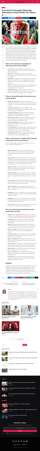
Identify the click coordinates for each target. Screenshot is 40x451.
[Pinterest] (3, 58)
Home (2, 4)
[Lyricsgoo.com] (20, 1)
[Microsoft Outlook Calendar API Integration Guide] (5, 417)
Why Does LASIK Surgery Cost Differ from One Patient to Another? (28, 317)
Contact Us (24, 444)
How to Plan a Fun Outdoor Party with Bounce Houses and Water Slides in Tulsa (22, 357)
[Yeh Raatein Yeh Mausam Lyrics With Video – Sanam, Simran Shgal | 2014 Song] (5, 411)
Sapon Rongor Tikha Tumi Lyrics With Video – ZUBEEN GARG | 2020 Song (21, 388)
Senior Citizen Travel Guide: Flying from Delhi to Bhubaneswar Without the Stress (22, 383)
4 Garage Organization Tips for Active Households (17, 369)
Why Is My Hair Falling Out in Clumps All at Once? (10, 333)
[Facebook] (3, 50)
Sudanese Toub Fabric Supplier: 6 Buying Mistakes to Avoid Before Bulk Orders (22, 352)
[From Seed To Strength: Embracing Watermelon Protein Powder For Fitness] (20, 32)
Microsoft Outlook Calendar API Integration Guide (17, 415)
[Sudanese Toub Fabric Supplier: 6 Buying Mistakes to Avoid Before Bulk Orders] (5, 353)
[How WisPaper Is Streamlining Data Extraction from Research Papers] (5, 365)
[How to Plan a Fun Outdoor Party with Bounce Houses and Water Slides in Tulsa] (5, 359)
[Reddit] (3, 60)
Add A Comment (20, 339)
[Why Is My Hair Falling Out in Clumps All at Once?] (10, 326)
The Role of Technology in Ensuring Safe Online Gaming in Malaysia (29, 284)
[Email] (3, 68)
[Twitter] (3, 52)
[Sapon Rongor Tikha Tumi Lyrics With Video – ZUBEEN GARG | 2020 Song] (5, 389)
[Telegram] (3, 63)
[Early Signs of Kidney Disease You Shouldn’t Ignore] (10, 310)
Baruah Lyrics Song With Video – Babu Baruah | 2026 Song (19, 403)
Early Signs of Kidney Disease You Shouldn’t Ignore (9, 317)
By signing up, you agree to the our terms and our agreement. (20, 433)
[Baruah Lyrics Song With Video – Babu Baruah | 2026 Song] (5, 405)
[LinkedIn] (3, 55)
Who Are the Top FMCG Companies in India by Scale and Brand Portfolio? (21, 393)
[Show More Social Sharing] (37, 18)
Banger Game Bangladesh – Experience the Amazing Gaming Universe (10, 284)
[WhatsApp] (3, 66)
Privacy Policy (27, 433)
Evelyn (9, 289)
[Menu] (3, 2)
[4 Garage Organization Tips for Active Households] (5, 370)
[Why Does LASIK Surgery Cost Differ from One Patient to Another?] (29, 310)
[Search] (37, 2)
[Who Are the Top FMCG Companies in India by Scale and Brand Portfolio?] (5, 395)
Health (6, 4)
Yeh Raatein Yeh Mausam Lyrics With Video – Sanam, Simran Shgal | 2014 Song (22, 409)
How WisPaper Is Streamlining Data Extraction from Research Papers (21, 363)
